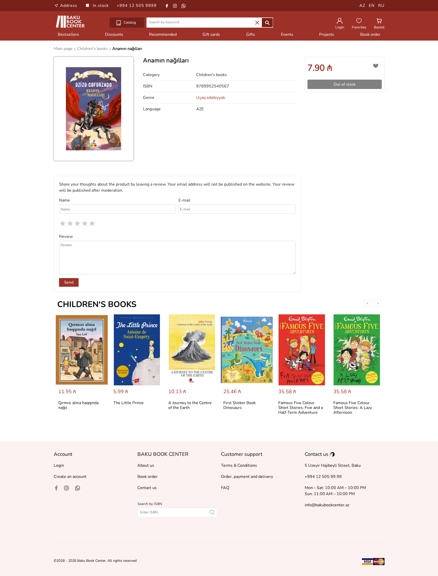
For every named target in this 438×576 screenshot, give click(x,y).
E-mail (184, 200)
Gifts (250, 34)
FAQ (225, 488)
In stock (101, 5)
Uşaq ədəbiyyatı (210, 97)
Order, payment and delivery (247, 476)
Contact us (147, 488)
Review (66, 236)
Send (69, 282)
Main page (64, 48)
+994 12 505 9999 (137, 5)
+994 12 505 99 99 (323, 476)
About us (145, 465)
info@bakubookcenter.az (327, 505)
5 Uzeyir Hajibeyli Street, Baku (333, 465)
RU (381, 5)
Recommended (163, 34)
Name (64, 200)
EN (372, 5)
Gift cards (211, 34)
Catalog (129, 22)
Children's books (96, 304)
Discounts (114, 34)
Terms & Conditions (239, 465)
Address (69, 5)
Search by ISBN (149, 503)
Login (59, 465)
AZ (362, 5)
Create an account (70, 476)
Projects (326, 34)
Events (287, 34)
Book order (370, 34)
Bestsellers (68, 34)
